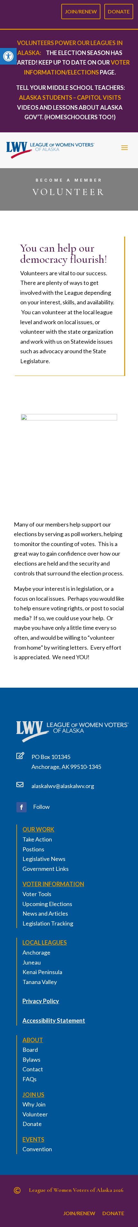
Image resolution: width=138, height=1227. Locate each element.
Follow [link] (41, 806)
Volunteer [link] (35, 1114)
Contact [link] (32, 1069)
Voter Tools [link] (36, 893)
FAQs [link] (29, 1078)
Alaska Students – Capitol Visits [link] (70, 97)
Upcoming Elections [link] (47, 903)
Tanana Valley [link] (39, 981)
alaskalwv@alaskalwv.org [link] (62, 785)
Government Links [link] (45, 868)
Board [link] (30, 1049)
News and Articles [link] (45, 913)
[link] (8, 56)
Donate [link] (119, 10)
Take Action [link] (37, 839)
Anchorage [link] (36, 952)
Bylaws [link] (31, 1059)
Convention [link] (37, 1149)
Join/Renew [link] (81, 10)
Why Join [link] (34, 1104)
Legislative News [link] (43, 858)
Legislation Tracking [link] (47, 923)
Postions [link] (33, 849)
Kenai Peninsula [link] (42, 971)
